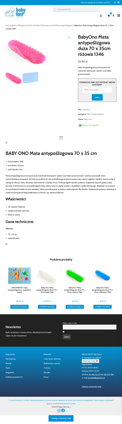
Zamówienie (11, 359)
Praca (46, 377)
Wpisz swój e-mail (70, 323)
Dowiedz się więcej (47, 307)
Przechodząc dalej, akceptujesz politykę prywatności (85, 332)
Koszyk (8, 363)
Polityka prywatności (14, 377)
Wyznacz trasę (89, 361)
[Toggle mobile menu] (118, 15)
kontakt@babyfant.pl (96, 378)
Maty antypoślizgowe (64, 25)
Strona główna (12, 25)
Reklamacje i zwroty (52, 363)
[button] (69, 37)
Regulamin (10, 372)
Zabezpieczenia (47, 25)
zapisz (97, 97)
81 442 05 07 (94, 374)
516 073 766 (109, 374)
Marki (8, 368)
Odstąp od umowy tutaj (91, 386)
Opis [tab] (61, 137)
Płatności (47, 354)
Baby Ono (88, 119)
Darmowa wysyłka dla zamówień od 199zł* (95, 2)
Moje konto (10, 354)
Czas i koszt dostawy (52, 359)
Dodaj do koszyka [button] (19, 307)
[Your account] (101, 15)
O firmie (47, 368)
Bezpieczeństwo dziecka (29, 25)
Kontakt (47, 372)
